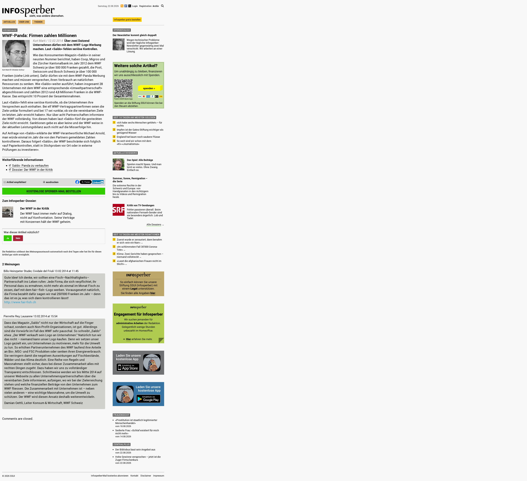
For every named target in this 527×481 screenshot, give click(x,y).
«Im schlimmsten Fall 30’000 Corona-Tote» (137, 248)
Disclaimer (146, 475)
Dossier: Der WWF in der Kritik (32, 170)
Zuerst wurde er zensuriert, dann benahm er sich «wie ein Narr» (139, 241)
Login (135, 6)
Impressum (158, 475)
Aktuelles (9, 22)
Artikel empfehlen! (16, 182)
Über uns (24, 22)
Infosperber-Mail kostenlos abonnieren (109, 475)
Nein (18, 238)
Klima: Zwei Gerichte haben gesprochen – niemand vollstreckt (140, 255)
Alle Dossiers (154, 224)
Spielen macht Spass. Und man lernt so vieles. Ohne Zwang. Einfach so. (144, 167)
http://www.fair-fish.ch (20, 302)
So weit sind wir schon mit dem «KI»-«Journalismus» (134, 142)
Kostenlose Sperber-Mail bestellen (53, 191)
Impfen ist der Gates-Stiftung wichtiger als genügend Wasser (140, 131)
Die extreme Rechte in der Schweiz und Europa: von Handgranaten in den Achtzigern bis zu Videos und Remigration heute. (130, 191)
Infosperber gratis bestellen (127, 19)
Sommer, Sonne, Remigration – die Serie (130, 180)
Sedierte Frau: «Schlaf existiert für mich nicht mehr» (137, 432)
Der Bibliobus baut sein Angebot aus (135, 449)
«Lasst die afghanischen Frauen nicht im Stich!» (139, 262)
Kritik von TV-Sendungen (140, 205)
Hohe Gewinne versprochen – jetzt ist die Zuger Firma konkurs (138, 458)
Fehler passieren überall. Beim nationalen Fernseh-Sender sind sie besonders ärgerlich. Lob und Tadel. (145, 214)
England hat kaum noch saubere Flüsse (138, 136)
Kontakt (134, 475)
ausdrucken (52, 182)
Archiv (156, 6)
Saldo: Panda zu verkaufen (30, 165)
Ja (7, 238)
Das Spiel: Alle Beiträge (140, 160)
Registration (145, 6)
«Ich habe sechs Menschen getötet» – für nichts (139, 124)
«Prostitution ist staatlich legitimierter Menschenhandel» (136, 421)
